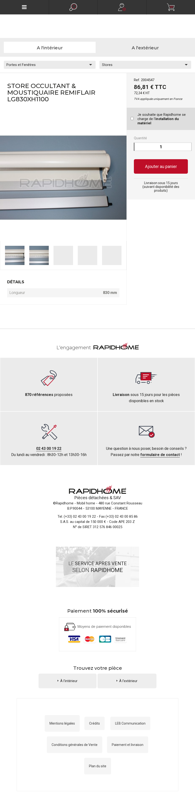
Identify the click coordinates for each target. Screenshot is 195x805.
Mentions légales (62, 723)
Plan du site (97, 766)
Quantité (140, 138)
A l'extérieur (145, 48)
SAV (117, 497)
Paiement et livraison (127, 745)
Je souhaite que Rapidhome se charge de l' (161, 118)
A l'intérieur (50, 48)
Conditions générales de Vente (75, 745)
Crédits (94, 723)
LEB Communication (130, 723)
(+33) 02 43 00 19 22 (80, 516)
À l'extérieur (128, 681)
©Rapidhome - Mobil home (74, 503)
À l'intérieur (69, 681)
